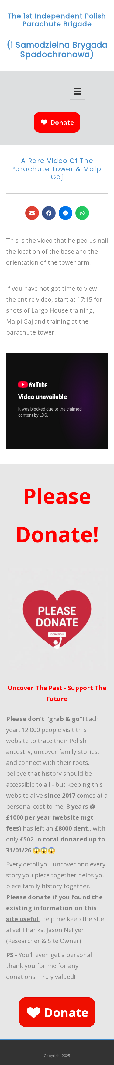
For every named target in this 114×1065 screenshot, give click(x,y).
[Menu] (77, 91)
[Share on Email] (32, 213)
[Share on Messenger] (65, 213)
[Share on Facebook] (49, 213)
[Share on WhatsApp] (82, 213)
